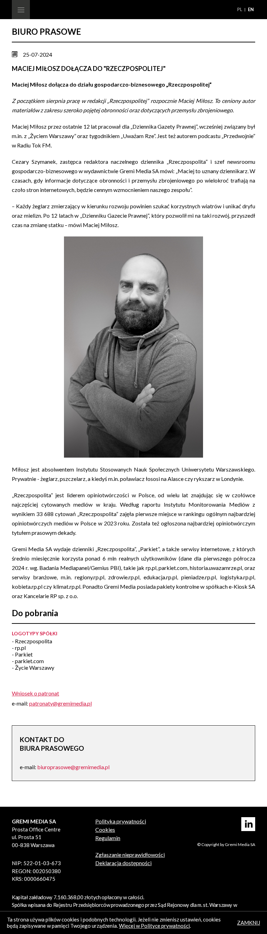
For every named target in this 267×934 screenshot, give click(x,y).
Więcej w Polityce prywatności (154, 926)
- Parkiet (22, 654)
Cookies (105, 829)
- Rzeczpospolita (32, 641)
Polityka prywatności (120, 821)
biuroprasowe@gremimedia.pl (73, 767)
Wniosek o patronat (35, 693)
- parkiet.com (28, 661)
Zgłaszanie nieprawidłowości (130, 854)
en (251, 9)
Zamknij (248, 922)
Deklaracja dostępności (123, 863)
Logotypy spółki (34, 633)
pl (240, 9)
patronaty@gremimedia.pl (60, 703)
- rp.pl (19, 647)
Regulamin (107, 838)
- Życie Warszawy (33, 667)
